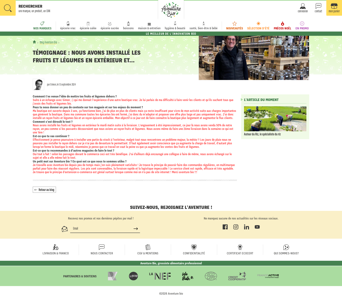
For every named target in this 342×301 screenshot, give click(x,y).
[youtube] (257, 228)
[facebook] (225, 228)
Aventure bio (175, 293)
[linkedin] (246, 228)
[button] (25, 8)
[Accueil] (34, 41)
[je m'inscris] (135, 228)
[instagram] (235, 228)
